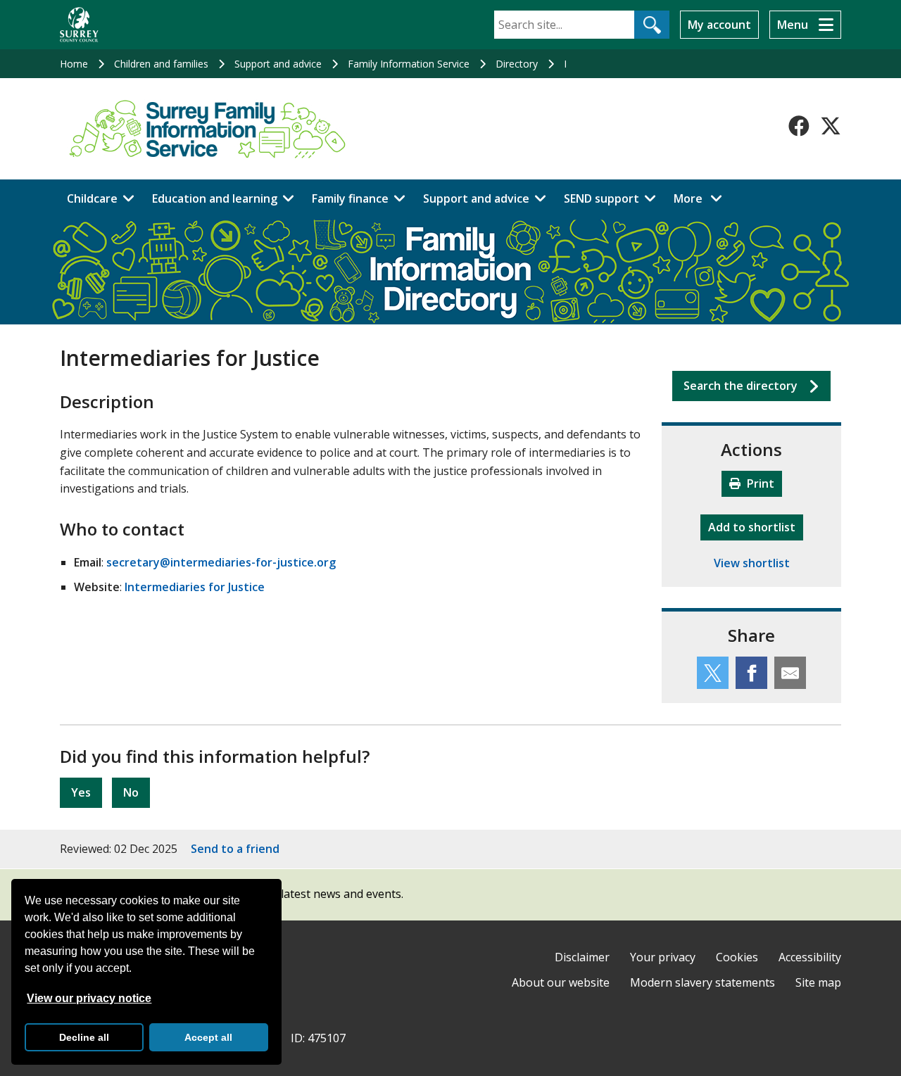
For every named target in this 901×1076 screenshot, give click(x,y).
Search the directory (740, 385)
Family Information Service (409, 63)
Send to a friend (235, 848)
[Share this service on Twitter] (713, 673)
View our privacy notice (89, 998)
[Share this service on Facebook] (751, 673)
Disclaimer (582, 957)
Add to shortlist (755, 527)
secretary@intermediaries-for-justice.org (221, 562)
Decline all (84, 1037)
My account (719, 24)
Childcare (92, 198)
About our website (561, 982)
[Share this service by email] (790, 673)
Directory (517, 63)
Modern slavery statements (702, 982)
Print (759, 483)
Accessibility (810, 957)
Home (74, 63)
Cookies (737, 957)
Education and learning (214, 198)
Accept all (208, 1037)
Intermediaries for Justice (195, 587)
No (131, 792)
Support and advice (278, 63)
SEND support (601, 198)
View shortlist (752, 563)
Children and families (161, 63)
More (702, 198)
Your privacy (662, 957)
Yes (81, 792)
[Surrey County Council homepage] (79, 24)
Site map (818, 982)
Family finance (350, 198)
